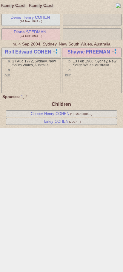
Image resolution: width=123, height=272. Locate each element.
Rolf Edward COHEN (28, 51)
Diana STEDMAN (30, 31)
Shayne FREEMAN (88, 51)
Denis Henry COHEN (30, 17)
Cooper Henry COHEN (50, 113)
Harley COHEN (55, 121)
